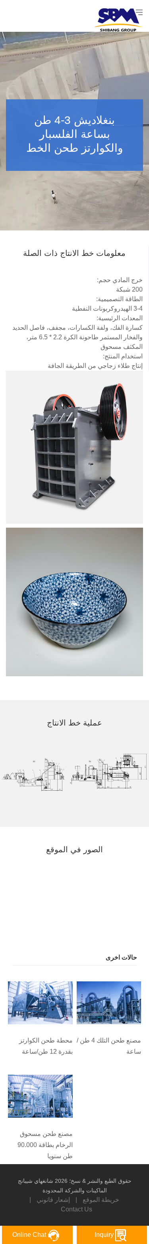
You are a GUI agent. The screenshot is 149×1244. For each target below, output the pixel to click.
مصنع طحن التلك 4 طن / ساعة (109, 1046)
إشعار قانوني (53, 1199)
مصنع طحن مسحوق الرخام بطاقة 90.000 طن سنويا (45, 1144)
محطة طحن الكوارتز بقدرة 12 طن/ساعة (46, 1046)
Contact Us (76, 1209)
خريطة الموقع (101, 1199)
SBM (121, 16)
